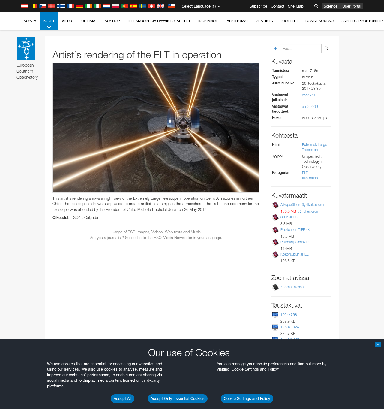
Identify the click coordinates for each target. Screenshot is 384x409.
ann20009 (310, 106)
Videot (68, 21)
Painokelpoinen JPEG (297, 242)
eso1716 (309, 95)
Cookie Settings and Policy (247, 398)
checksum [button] (311, 211)
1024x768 (288, 314)
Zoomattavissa (292, 287)
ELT (305, 173)
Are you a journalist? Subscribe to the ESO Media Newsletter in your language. (156, 237)
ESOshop (111, 21)
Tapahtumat (236, 21)
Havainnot (208, 21)
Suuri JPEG (289, 217)
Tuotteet (289, 21)
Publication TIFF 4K (295, 229)
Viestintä (264, 21)
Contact (277, 6)
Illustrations (311, 178)
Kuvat (49, 21)
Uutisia (88, 21)
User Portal (351, 6)
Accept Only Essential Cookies (178, 398)
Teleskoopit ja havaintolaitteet (158, 21)
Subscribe (258, 6)
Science (331, 6)
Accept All (122, 398)
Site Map (296, 6)
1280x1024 (289, 327)
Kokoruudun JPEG (294, 254)
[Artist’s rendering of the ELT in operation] (156, 127)
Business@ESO (319, 21)
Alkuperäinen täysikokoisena (302, 204)
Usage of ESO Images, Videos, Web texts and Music (156, 231)
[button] (299, 211)
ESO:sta (29, 21)
